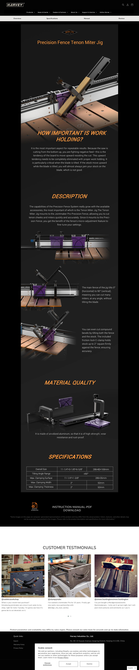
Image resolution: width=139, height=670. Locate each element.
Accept (68, 664)
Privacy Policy (63, 657)
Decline (89, 664)
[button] (123, 5)
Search (16, 641)
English (130, 668)
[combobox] (132, 668)
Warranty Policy (19, 645)
